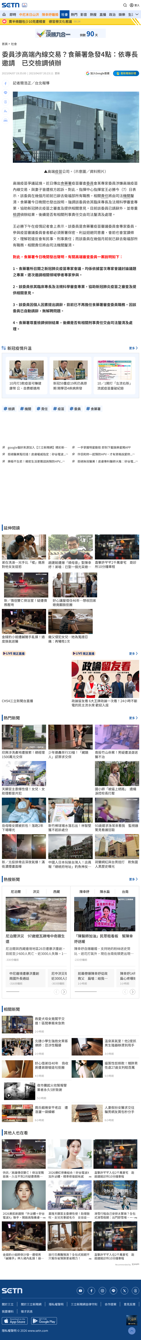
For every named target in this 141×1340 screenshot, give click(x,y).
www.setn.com (38, 1330)
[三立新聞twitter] (124, 1290)
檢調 (16, 214)
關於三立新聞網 (31, 1304)
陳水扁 (105, 891)
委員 (90, 183)
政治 (112, 14)
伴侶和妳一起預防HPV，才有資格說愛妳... (104, 454)
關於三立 (8, 1304)
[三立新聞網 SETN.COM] (4, 14)
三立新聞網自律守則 (84, 1304)
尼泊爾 (16, 891)
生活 (131, 14)
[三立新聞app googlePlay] (44, 1321)
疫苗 (58, 171)
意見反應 (129, 1304)
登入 (137, 5)
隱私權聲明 (56, 1304)
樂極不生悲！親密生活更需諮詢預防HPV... (35, 461)
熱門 (74, 14)
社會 (64, 14)
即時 (13, 14)
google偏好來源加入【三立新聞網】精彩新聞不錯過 (37, 447)
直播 (103, 14)
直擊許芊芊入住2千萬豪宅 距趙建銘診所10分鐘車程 (114, 1174)
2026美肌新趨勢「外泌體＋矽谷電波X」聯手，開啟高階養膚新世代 (24, 1215)
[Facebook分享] (5, 83)
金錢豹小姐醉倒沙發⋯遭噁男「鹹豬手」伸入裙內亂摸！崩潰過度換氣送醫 (23, 1256)
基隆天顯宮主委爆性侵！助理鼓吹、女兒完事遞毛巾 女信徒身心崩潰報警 (69, 1215)
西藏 (56, 891)
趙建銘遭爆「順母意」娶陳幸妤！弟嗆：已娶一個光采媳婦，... (69, 564)
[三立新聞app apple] (15, 1321)
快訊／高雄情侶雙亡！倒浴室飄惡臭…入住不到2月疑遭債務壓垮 (23, 1174)
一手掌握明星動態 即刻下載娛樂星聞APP (104, 447)
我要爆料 (8, 1311)
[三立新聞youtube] (80, 1290)
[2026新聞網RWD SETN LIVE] (24, 5)
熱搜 (93, 14)
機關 (126, 195)
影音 (83, 14)
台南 (125, 891)
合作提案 (110, 1304)
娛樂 (122, 14)
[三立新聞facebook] (91, 1290)
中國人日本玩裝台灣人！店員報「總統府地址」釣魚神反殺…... (69, 864)
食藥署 (66, 183)
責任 (104, 195)
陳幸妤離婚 (50, 14)
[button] (125, 5)
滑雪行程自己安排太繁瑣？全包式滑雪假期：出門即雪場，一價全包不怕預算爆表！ (114, 1215)
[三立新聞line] (113, 1290)
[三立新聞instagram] (102, 1290)
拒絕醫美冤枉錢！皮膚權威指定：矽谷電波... (37, 454)
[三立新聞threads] (135, 1290)
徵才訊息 (27, 1311)
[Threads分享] (5, 101)
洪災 (36, 891)
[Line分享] (5, 92)
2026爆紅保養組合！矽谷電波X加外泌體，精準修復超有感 (68, 1174)
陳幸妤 (84, 891)
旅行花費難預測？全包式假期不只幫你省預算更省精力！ (69, 1256)
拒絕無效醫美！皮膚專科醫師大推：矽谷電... (106, 461)
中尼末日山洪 (29, 14)
